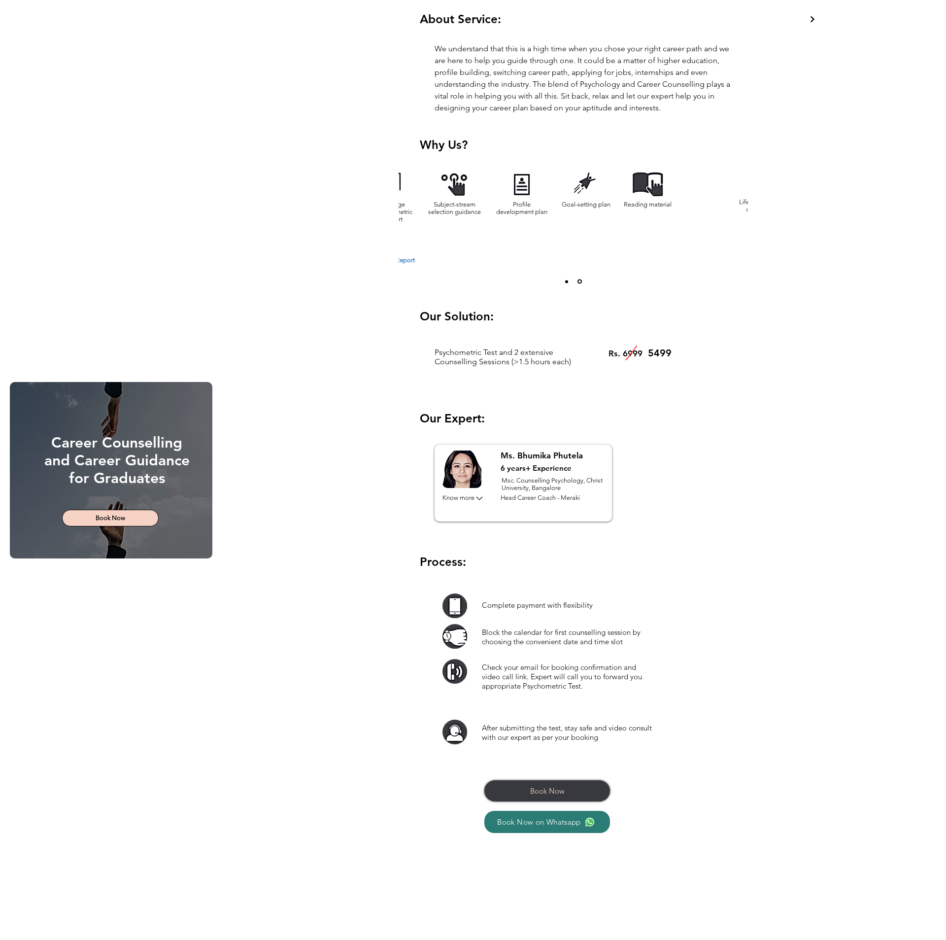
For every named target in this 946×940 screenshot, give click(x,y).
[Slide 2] (579, 281)
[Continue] (812, 19)
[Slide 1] (566, 281)
